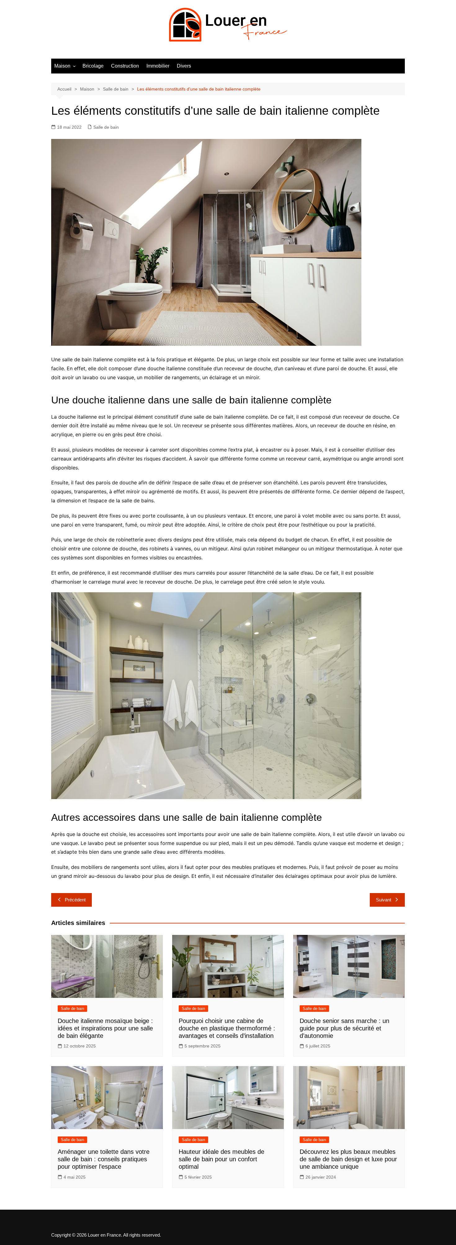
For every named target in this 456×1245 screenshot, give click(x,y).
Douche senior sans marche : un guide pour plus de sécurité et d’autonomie (344, 1028)
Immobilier (157, 66)
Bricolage (93, 66)
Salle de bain (106, 127)
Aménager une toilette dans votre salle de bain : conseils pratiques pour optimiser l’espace (104, 1159)
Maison (62, 66)
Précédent (75, 899)
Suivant (383, 899)
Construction (125, 66)
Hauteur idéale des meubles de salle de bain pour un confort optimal (221, 1159)
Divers (184, 66)
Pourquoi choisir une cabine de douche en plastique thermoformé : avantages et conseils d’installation (227, 1028)
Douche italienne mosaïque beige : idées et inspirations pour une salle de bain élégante (105, 1028)
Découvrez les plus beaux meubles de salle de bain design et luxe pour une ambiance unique (348, 1159)
